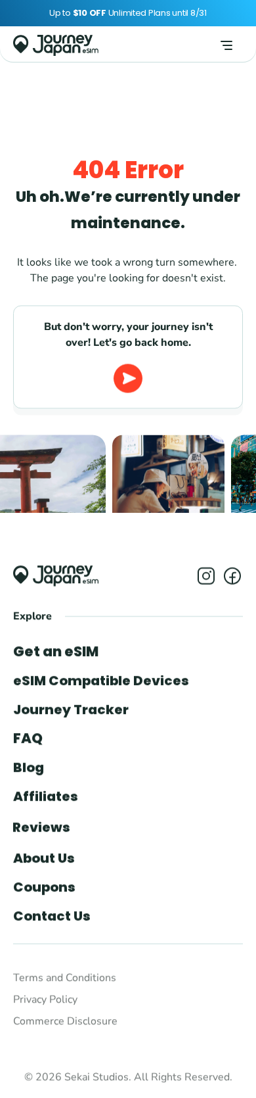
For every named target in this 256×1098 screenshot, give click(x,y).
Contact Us (52, 916)
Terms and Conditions (64, 977)
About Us (44, 858)
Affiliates (45, 796)
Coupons (44, 887)
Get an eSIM (55, 651)
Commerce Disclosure (65, 1021)
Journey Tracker (71, 709)
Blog (28, 767)
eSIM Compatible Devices (101, 680)
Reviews (41, 827)
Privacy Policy (45, 999)
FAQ (28, 738)
